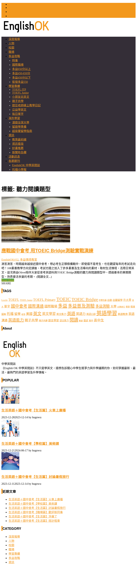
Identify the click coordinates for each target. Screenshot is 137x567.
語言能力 (64, 320)
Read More (7, 280)
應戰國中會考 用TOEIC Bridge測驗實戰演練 (47, 250)
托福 (10, 314)
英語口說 (91, 314)
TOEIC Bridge (85, 299)
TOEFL (13, 7)
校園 (11, 47)
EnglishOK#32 (10, 259)
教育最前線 (19, 139)
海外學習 (14, 118)
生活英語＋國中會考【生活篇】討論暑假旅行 (35, 477)
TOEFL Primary (44, 300)
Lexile (4, 300)
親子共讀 (43, 320)
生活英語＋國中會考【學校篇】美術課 (30, 444)
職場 (11, 51)
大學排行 (121, 307)
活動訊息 (14, 156)
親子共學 (18, 101)
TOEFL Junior (20, 92)
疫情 (23, 314)
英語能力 (16, 320)
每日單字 (18, 113)
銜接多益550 (20, 81)
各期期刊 (14, 160)
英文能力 (61, 314)
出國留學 (118, 300)
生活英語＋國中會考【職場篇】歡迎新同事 (36, 512)
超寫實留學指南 (22, 131)
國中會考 (19, 306)
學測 (128, 307)
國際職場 (18, 64)
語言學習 (53, 320)
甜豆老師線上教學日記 (26, 105)
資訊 (11, 135)
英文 (37, 313)
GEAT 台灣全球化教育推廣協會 (28, 15)
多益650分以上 (21, 69)
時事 (15, 60)
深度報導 (14, 39)
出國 (109, 300)
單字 (7, 306)
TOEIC (13, 4)
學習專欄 (14, 86)
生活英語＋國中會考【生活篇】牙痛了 (33, 516)
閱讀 (74, 319)
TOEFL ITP (19, 89)
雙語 (81, 321)
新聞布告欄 (19, 152)
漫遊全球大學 (20, 122)
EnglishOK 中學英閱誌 (26, 165)
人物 (11, 43)
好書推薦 (18, 148)
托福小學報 (19, 169)
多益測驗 (102, 306)
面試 (85, 320)
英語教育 (123, 314)
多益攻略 (14, 56)
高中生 (99, 320)
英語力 (81, 314)
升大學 (127, 300)
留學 (17, 314)
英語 (71, 313)
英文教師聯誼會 (19, 11)
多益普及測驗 (81, 306)
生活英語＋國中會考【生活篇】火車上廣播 (33, 410)
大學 (113, 306)
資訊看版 (18, 143)
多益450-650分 (21, 73)
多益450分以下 (21, 77)
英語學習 (106, 313)
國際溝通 (36, 306)
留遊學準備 (19, 126)
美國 (29, 314)
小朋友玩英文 (20, 96)
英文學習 (49, 314)
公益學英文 (19, 109)
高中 (91, 320)
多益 (62, 306)
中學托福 (102, 300)
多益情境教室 (28, 259)
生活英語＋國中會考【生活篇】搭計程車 (34, 520)
